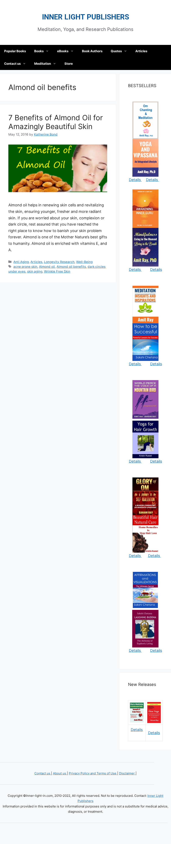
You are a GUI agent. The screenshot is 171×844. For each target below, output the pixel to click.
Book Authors (92, 51)
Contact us (12, 64)
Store (68, 64)
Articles (141, 51)
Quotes (116, 51)
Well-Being (84, 262)
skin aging (34, 271)
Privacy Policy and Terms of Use (93, 773)
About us (60, 773)
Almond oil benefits (71, 267)
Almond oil (47, 267)
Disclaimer (127, 773)
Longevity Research (59, 262)
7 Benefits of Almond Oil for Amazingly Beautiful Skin (55, 122)
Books (39, 51)
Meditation (42, 64)
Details (135, 180)
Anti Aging (21, 262)
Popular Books (15, 51)
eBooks (62, 51)
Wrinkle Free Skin (57, 271)
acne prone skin (25, 267)
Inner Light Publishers (85, 17)
